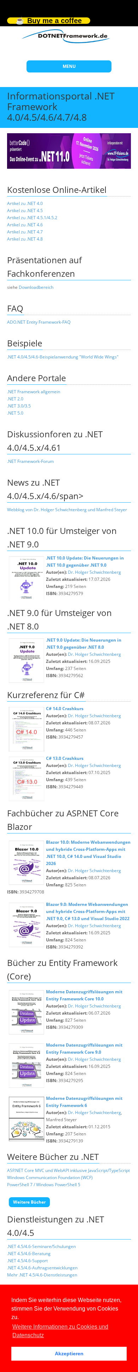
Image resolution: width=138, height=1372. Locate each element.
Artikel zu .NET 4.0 (25, 203)
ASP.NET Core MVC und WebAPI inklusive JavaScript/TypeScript (68, 1170)
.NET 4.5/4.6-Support (27, 1261)
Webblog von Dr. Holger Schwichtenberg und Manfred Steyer (67, 510)
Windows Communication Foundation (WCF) (50, 1177)
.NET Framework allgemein (33, 392)
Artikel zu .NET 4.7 (25, 232)
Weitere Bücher (29, 1202)
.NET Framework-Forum (30, 461)
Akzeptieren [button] (69, 1353)
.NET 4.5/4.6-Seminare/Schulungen (41, 1246)
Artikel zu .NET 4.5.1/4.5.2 (32, 218)
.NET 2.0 (15, 399)
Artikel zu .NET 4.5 (25, 210)
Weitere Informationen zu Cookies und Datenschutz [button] (60, 1331)
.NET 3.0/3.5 (19, 406)
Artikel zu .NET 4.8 (25, 239)
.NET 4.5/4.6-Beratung (29, 1254)
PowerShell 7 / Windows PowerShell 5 (43, 1185)
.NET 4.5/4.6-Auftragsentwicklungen (42, 1268)
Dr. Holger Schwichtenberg (94, 572)
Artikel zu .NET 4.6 (25, 225)
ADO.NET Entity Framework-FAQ (38, 322)
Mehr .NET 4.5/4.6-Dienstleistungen (42, 1275)
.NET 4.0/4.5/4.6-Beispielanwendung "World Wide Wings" (63, 357)
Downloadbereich (36, 287)
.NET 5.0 (15, 413)
